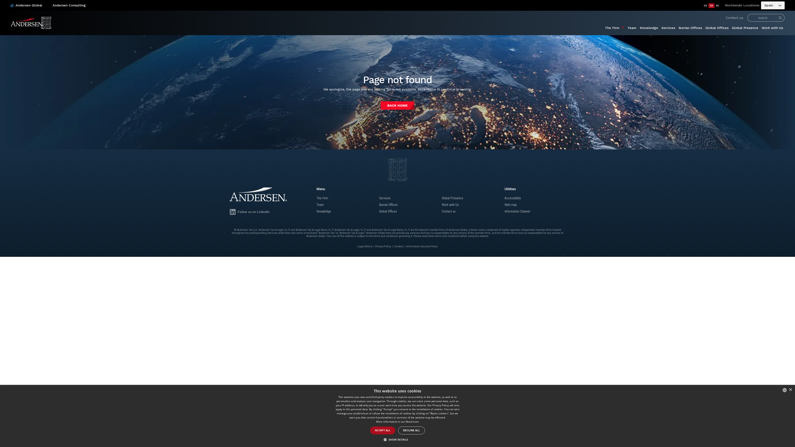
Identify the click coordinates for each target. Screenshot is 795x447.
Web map (511, 205)
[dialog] (397, 416)
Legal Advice (364, 246)
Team (632, 28)
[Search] (780, 17)
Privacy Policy (383, 246)
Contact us (734, 18)
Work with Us (772, 28)
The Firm (612, 28)
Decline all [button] (411, 430)
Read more (412, 421)
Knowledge (649, 28)
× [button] (790, 389)
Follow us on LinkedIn (254, 212)
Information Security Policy (422, 246)
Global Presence (745, 28)
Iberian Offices (690, 28)
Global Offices (717, 28)
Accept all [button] (382, 430)
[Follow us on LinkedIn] (232, 212)
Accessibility (513, 198)
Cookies (399, 246)
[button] (397, 439)
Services (668, 28)
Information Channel (517, 211)
